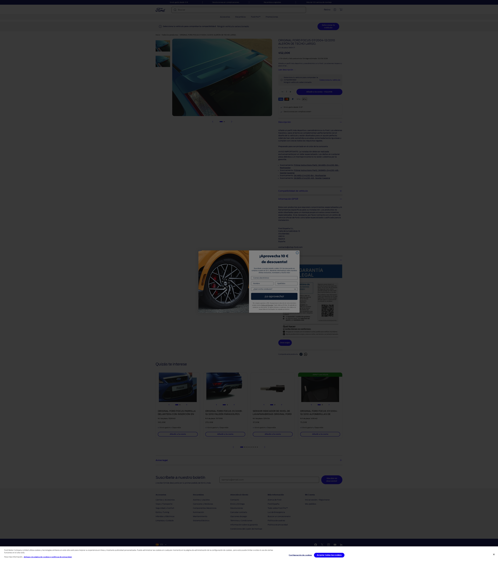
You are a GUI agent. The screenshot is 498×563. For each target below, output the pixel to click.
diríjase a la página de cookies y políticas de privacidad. (48, 557)
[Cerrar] (494, 554)
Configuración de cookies (300, 555)
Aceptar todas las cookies (329, 555)
